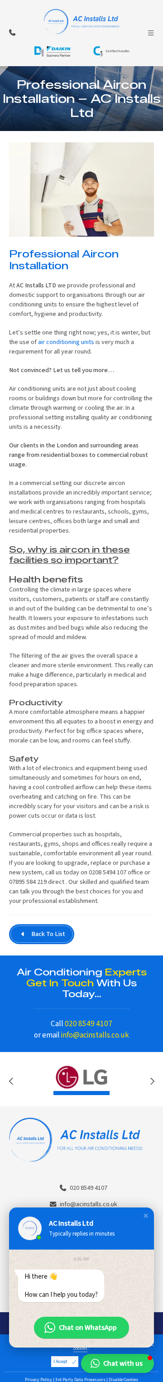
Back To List (48, 934)
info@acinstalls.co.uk (95, 1035)
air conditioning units (66, 342)
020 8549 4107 (88, 1023)
